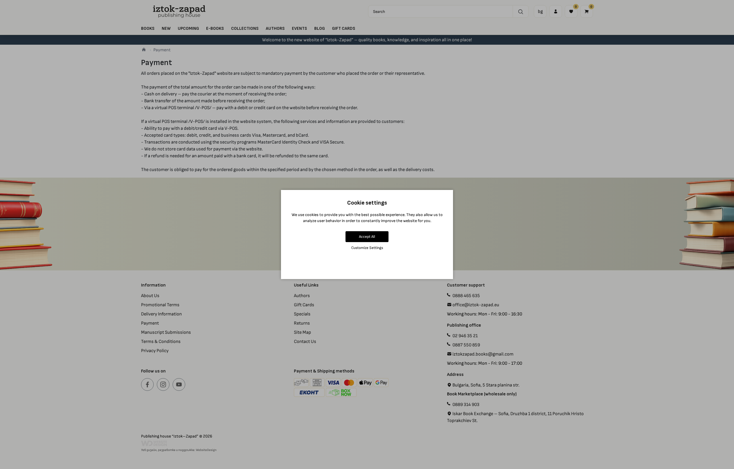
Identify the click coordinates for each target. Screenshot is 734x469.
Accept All (367, 236)
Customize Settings (367, 248)
